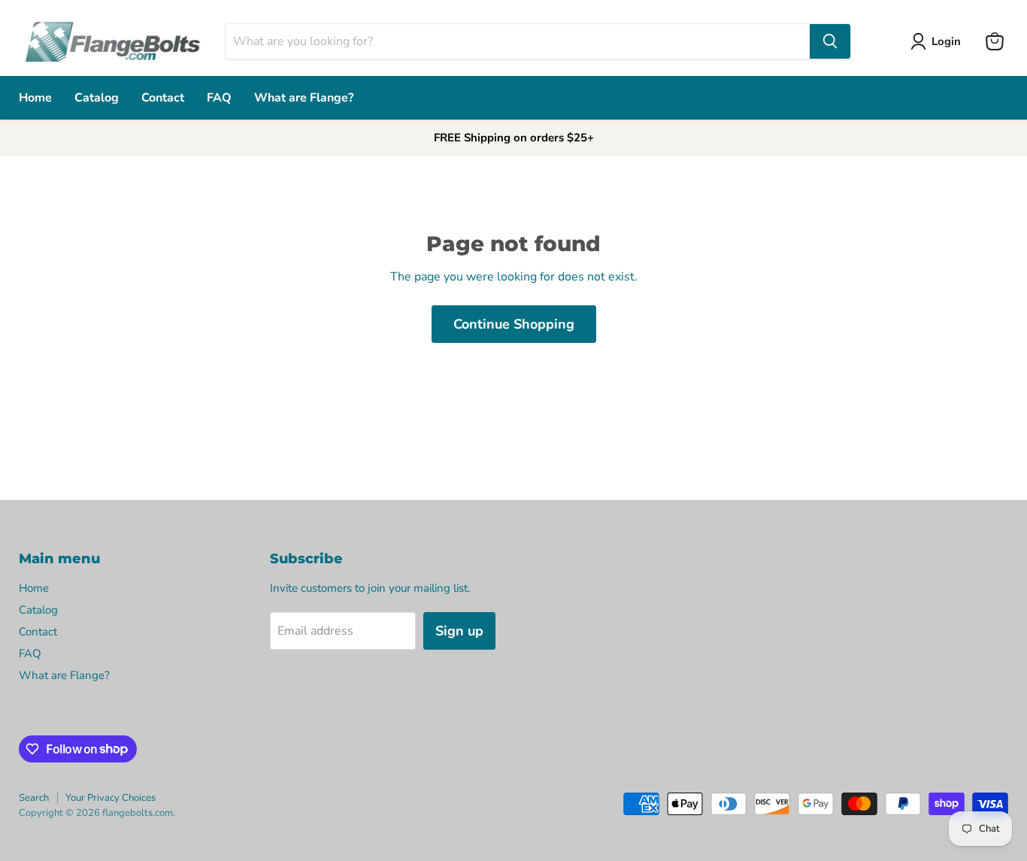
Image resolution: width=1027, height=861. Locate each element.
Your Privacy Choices (110, 798)
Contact (162, 97)
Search (34, 798)
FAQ (219, 97)
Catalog (96, 97)
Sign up (459, 631)
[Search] (830, 41)
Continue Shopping (513, 324)
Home (35, 97)
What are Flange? (303, 97)
